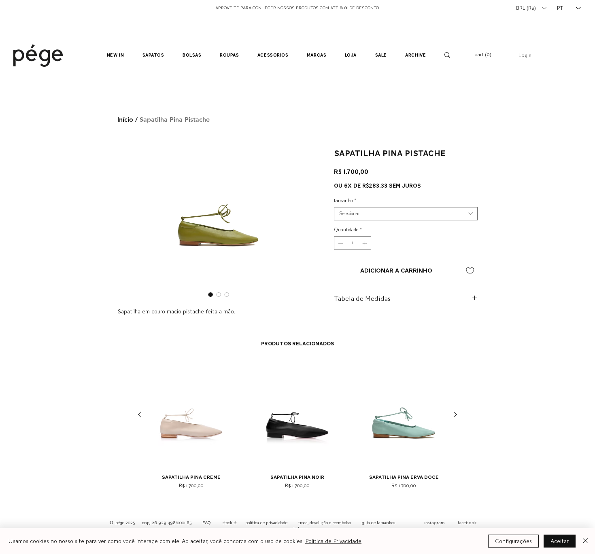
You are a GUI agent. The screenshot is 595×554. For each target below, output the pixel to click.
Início (125, 119)
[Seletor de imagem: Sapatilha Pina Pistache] (210, 294)
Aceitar (559, 541)
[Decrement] (339, 243)
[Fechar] (585, 541)
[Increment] (365, 243)
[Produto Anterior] (139, 414)
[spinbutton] (352, 243)
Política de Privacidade (333, 541)
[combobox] (406, 213)
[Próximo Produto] (455, 414)
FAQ (206, 522)
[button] (531, 8)
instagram (434, 522)
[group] (297, 429)
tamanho (345, 200)
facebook (467, 522)
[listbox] (531, 8)
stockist (230, 522)
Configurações (513, 541)
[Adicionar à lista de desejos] (470, 271)
